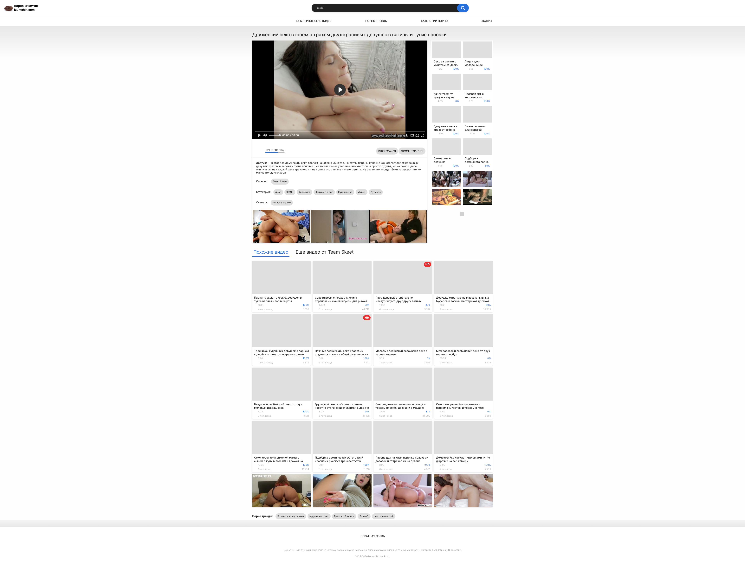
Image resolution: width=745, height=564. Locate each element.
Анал (278, 192)
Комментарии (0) (412, 150)
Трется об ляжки (344, 516)
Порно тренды (376, 20)
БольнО (364, 516)
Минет (362, 192)
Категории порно (434, 20)
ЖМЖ (289, 192)
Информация (387, 150)
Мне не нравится (261, 151)
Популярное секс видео (313, 20)
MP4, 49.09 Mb (282, 202)
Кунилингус (345, 192)
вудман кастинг (319, 516)
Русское (376, 192)
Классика (304, 192)
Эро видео (257, 21)
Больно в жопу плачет (290, 516)
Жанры (486, 20)
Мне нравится (256, 151)
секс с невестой (384, 516)
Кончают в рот (324, 192)
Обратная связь (372, 536)
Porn (386, 556)
